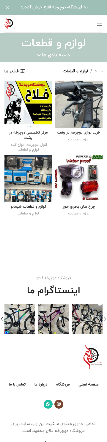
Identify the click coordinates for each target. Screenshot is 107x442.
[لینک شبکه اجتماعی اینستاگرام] (58, 404)
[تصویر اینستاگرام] (87, 319)
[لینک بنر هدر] (62, 7)
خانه (99, 71)
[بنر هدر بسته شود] (7, 7)
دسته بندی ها (56, 55)
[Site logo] (9, 23)
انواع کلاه (17, 144)
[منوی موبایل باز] (100, 24)
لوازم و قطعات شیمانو (28, 206)
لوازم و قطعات (78, 139)
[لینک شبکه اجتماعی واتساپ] (48, 404)
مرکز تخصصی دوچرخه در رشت (28, 135)
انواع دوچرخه (37, 144)
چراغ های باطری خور (79, 206)
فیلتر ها (11, 71)
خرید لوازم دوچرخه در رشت (78, 132)
